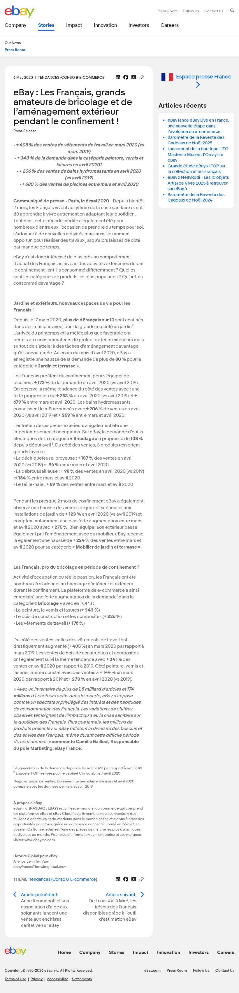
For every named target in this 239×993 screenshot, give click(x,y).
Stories (116, 952)
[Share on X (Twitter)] (133, 77)
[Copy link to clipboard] (141, 76)
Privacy (37, 978)
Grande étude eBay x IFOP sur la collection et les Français (197, 169)
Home (64, 952)
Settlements (82, 978)
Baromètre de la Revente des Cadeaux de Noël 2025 (196, 140)
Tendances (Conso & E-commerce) (63, 879)
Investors (199, 952)
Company (90, 952)
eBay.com (152, 970)
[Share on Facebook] (125, 77)
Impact (140, 952)
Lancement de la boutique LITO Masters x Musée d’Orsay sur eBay (198, 154)
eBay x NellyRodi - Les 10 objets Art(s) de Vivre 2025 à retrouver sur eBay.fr (198, 183)
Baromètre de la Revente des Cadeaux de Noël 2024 (196, 197)
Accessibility (57, 978)
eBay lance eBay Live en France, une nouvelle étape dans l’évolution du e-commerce (198, 126)
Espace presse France (203, 76)
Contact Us (224, 970)
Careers (225, 952)
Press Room (177, 970)
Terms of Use (15, 978)
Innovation (168, 952)
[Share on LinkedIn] (117, 77)
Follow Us (201, 970)
